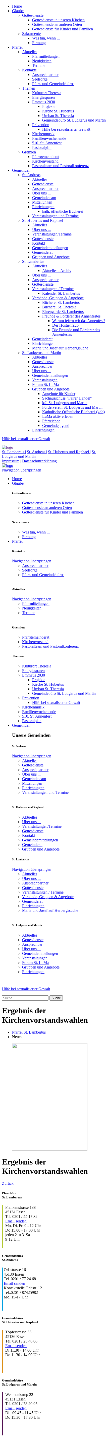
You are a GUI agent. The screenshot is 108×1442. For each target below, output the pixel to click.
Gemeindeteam (44, 197)
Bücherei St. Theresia (59, 307)
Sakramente (31, 33)
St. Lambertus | (14, 452)
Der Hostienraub (65, 325)
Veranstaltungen (45, 380)
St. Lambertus (33, 261)
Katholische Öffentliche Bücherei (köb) (73, 412)
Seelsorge (39, 79)
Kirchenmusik (43, 134)
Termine (38, 65)
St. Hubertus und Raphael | (69, 452)
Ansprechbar (42, 366)
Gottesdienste (32, 15)
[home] (7, 447)
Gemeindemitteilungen (50, 248)
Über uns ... (41, 193)
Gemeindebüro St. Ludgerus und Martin (74, 120)
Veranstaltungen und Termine (55, 216)
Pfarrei (17, 47)
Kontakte (29, 70)
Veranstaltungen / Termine (53, 289)
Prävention (40, 125)
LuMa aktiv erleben (57, 416)
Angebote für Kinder (58, 393)
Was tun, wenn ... (46, 38)
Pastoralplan (41, 147)
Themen (28, 88)
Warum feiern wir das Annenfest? (78, 321)
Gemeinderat (42, 252)
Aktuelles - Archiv (56, 270)
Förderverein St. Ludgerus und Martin (72, 407)
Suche (56, 998)
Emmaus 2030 (43, 102)
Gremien (29, 152)
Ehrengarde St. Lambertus (63, 311)
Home (17, 6)
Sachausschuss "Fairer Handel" (67, 398)
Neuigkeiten (41, 61)
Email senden (16, 1221)
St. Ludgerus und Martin (41, 352)
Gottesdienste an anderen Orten (57, 24)
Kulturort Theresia (46, 93)
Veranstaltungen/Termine (52, 234)
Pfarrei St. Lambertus (29, 1032)
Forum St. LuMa (45, 384)
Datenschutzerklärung (39, 461)
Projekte (48, 106)
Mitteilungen (42, 202)
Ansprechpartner (45, 74)
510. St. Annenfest (47, 143)
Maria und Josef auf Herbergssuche (60, 348)
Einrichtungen (43, 207)
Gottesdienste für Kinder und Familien (62, 29)
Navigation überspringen (21, 470)
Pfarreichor (51, 421)
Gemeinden (21, 170)
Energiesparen (43, 97)
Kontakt (38, 243)
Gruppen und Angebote (51, 257)
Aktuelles (29, 52)
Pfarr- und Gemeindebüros (53, 84)
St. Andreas (31, 175)
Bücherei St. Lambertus (61, 302)
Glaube (18, 11)
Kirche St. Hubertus (58, 111)
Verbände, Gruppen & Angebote (58, 298)
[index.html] (7, 465)
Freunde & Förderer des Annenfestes (71, 316)
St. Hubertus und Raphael (42, 220)
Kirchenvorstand (45, 161)
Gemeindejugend (55, 425)
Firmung (39, 43)
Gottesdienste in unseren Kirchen (58, 20)
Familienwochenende (49, 138)
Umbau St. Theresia (58, 115)
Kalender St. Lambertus (61, 293)
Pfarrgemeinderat (45, 156)
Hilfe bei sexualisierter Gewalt (66, 129)
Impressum (10, 461)
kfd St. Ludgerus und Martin (64, 403)
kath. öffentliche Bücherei (62, 211)
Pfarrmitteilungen (46, 56)
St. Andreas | (37, 452)
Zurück (8, 1183)
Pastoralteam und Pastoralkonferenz (60, 166)
